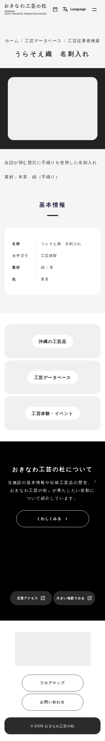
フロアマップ (52, 682)
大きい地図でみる (74, 598)
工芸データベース (43, 40)
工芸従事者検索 (84, 40)
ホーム (12, 40)
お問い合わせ (52, 701)
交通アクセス (31, 598)
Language (74, 9)
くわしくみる (53, 518)
